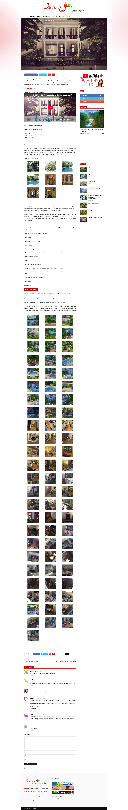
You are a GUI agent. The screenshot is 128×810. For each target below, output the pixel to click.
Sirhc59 (31, 679)
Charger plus (91, 224)
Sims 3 (53, 16)
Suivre (101, 98)
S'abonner (100, 101)
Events (61, 16)
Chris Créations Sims (57, 796)
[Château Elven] (83, 183)
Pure (89, 174)
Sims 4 (32, 16)
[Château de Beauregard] (83, 190)
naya (31, 726)
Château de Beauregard (94, 188)
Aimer (101, 95)
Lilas (89, 167)
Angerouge (82, 133)
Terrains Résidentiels (32, 55)
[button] (102, 16)
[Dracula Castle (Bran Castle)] (83, 219)
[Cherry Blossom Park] (83, 205)
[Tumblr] (29, 800)
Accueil (25, 20)
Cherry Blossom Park (93, 203)
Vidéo (38, 16)
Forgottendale (55, 798)
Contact (68, 16)
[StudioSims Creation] (64, 7)
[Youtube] (37, 800)
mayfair (57, 299)
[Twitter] (33, 800)
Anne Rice (55, 79)
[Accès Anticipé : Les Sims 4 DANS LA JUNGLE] (92, 119)
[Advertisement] (50, 647)
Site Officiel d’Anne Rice (30, 88)
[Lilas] (83, 169)
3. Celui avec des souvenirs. (31, 661)
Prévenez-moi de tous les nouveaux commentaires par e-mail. (39, 767)
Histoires (46, 16)
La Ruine (90, 210)
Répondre (31, 675)
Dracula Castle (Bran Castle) (95, 217)
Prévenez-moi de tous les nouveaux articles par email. (37, 769)
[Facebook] (25, 800)
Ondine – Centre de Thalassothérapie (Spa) (65, 661)
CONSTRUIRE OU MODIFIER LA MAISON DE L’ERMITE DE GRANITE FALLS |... (95, 197)
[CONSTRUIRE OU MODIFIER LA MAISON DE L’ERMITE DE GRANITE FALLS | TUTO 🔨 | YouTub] (83, 197)
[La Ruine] (83, 212)
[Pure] (83, 176)
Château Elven (91, 181)
